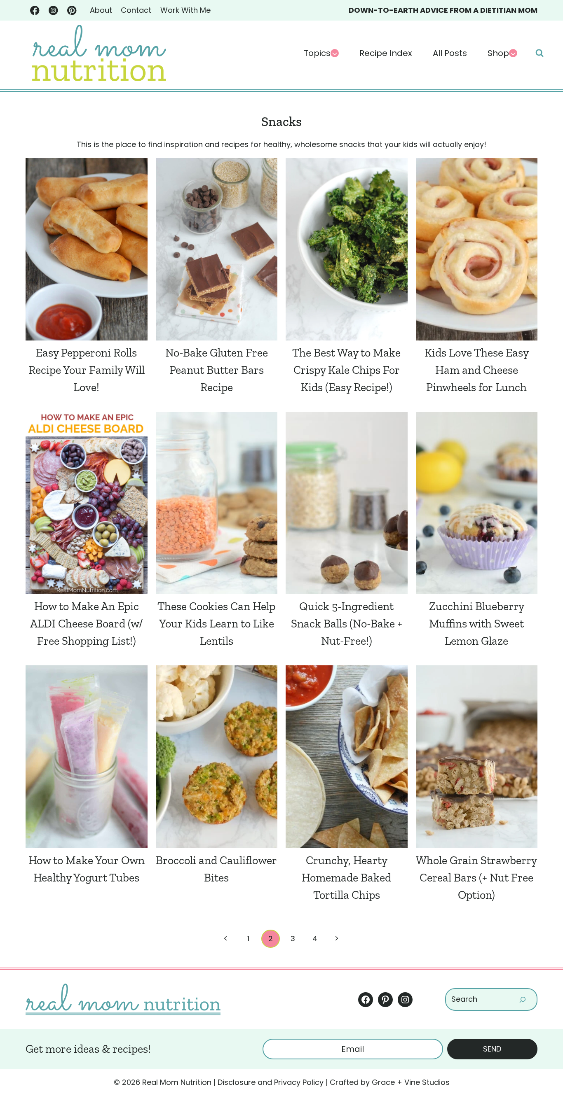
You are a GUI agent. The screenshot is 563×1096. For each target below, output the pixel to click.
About (101, 10)
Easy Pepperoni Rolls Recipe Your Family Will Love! (86, 370)
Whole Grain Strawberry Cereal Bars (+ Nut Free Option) (476, 877)
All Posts (450, 53)
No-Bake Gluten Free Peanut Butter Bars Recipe (216, 370)
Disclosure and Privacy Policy (271, 1082)
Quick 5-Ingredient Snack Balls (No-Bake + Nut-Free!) (346, 623)
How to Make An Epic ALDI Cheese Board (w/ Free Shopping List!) (86, 623)
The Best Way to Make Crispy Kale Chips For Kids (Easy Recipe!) (346, 370)
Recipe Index (385, 53)
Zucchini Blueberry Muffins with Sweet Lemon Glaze (476, 623)
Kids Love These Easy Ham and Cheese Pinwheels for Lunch (477, 370)
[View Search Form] (539, 53)
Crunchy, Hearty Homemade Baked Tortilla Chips (346, 877)
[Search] (522, 999)
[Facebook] (35, 10)
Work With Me (185, 10)
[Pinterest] (72, 10)
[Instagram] (53, 10)
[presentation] (87, 249)
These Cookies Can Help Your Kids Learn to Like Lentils (216, 623)
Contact (136, 10)
